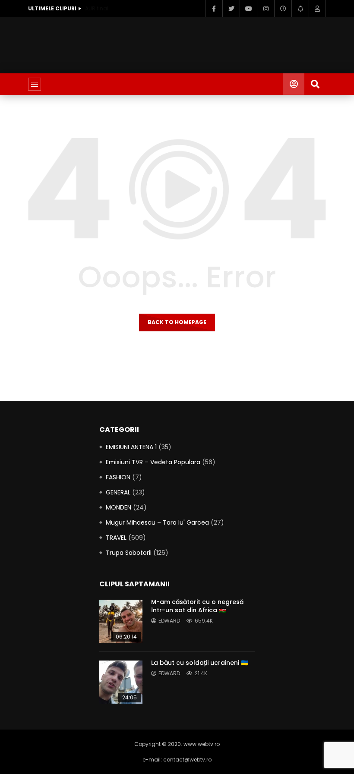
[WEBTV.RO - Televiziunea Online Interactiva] (177, 84)
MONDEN (118, 507)
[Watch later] (282, 8)
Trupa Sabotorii (129, 552)
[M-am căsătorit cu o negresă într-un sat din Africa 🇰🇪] (120, 621)
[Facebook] (213, 8)
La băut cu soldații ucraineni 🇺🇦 (199, 662)
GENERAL (118, 492)
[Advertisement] (185, 43)
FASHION (118, 477)
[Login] (317, 8)
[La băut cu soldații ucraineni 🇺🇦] (120, 682)
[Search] (315, 84)
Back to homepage (177, 322)
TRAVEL (116, 537)
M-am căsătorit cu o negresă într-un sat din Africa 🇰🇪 (197, 606)
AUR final (96, 8)
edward (169, 620)
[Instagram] (265, 8)
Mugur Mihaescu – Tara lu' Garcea (157, 522)
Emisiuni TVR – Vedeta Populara (153, 462)
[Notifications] (300, 8)
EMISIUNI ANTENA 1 (131, 447)
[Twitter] (231, 8)
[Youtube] (248, 8)
